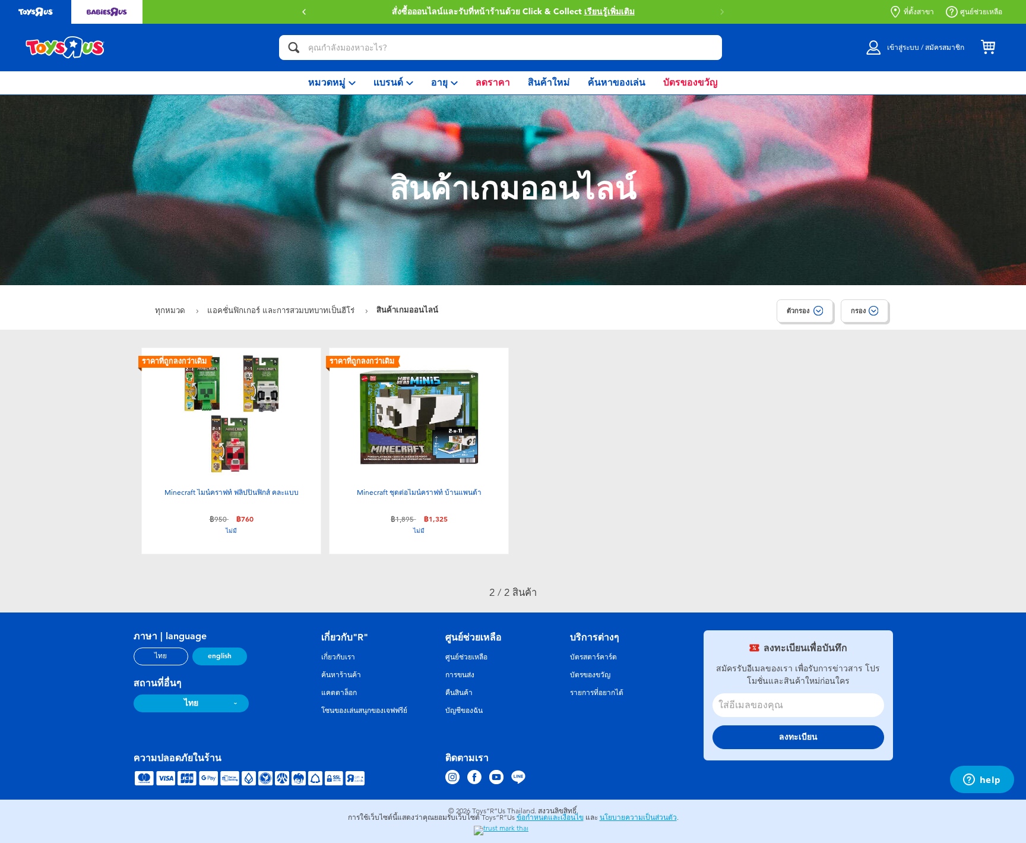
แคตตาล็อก (339, 693)
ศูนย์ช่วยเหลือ (981, 12)
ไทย (160, 656)
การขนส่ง (459, 675)
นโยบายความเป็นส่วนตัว (638, 817)
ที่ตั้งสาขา (919, 12)
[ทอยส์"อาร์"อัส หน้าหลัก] (65, 47)
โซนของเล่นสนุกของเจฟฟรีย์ (364, 710)
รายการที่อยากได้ (596, 693)
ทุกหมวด (171, 310)
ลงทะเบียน (798, 737)
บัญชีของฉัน (464, 710)
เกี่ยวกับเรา (338, 657)
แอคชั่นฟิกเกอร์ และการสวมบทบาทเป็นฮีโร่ (282, 310)
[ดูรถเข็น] (988, 47)
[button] (722, 12)
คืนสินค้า (459, 693)
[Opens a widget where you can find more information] (981, 780)
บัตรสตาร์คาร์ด (593, 657)
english (220, 656)
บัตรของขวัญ (590, 675)
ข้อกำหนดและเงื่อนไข (550, 817)
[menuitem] (332, 82)
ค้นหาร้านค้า (341, 675)
